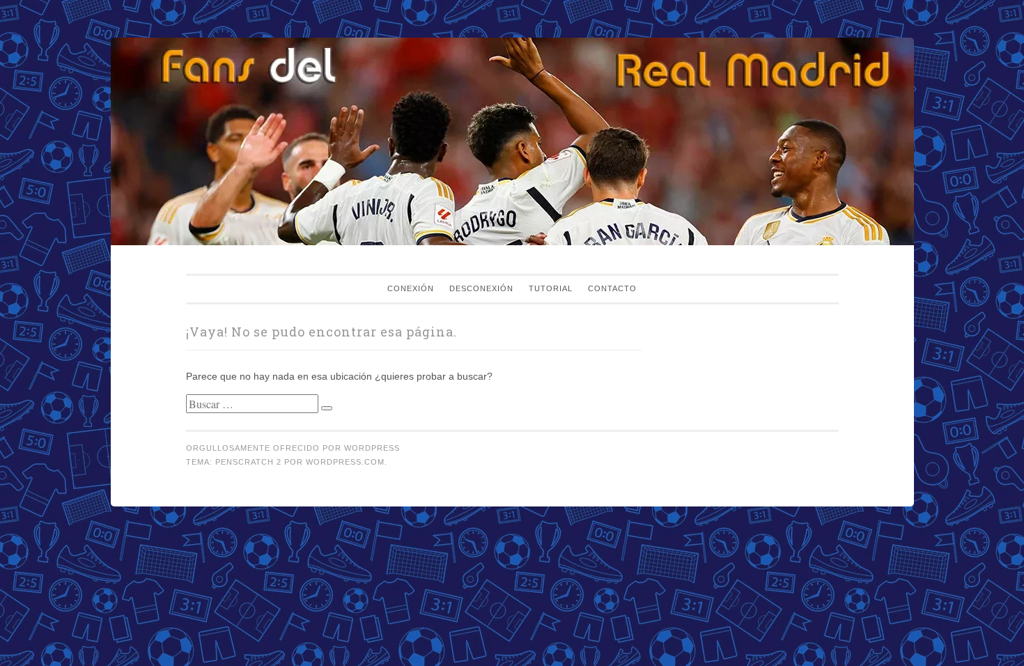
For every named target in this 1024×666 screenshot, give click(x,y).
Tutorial (551, 288)
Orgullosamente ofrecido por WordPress (293, 448)
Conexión (410, 288)
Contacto (612, 288)
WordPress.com (345, 462)
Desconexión (481, 288)
